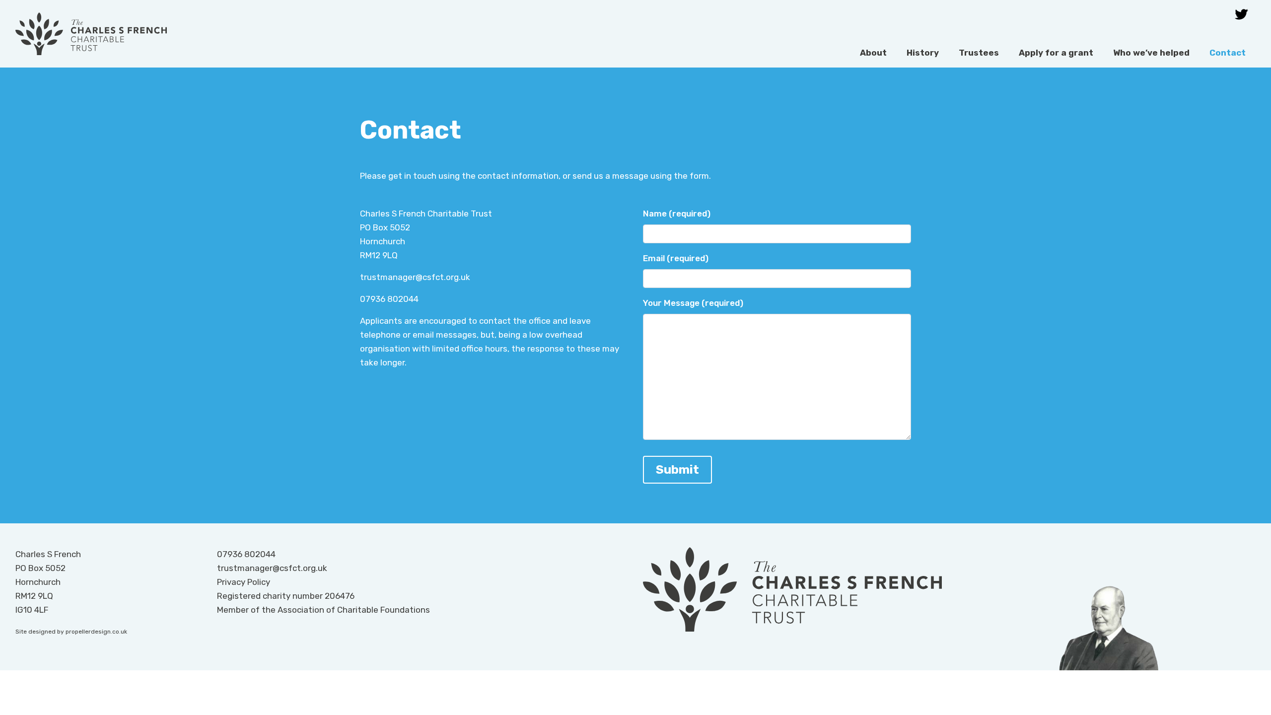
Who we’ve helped (1151, 53)
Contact (1227, 53)
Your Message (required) (693, 303)
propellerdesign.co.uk (96, 631)
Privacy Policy (243, 582)
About (873, 53)
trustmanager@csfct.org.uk (415, 277)
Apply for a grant (1056, 53)
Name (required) (676, 213)
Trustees (979, 53)
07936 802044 (389, 299)
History (923, 53)
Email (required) (675, 258)
